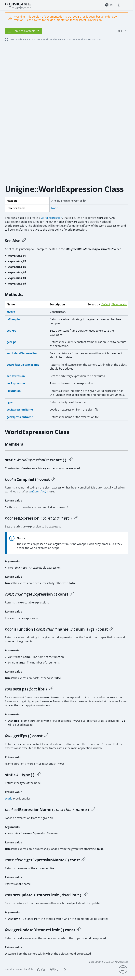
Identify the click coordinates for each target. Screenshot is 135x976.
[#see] (24, 240)
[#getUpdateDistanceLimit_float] (79, 929)
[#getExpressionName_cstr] (83, 859)
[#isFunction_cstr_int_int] (111, 629)
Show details (119, 304)
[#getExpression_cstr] (72, 594)
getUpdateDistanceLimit (23, 364)
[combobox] (108, 5)
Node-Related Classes (28, 39)
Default (105, 304)
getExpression (16, 383)
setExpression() (37, 491)
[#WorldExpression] (71, 459)
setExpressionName (20, 409)
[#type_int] (39, 774)
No (56, 969)
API (12, 39)
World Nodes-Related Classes (59, 39)
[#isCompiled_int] (53, 479)
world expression (51, 218)
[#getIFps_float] (46, 735)
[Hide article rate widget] (65, 969)
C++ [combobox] (119, 31)
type (10, 402)
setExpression (16, 376)
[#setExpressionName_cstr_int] (93, 809)
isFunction (14, 391)
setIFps (11, 330)
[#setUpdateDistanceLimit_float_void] (86, 894)
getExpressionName (20, 417)
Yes (43, 969)
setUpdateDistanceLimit (23, 353)
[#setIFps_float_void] (51, 689)
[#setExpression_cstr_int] (76, 518)
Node (54, 208)
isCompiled (14, 319)
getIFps (11, 342)
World (9, 798)
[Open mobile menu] (126, 5)
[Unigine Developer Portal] (18, 6)
